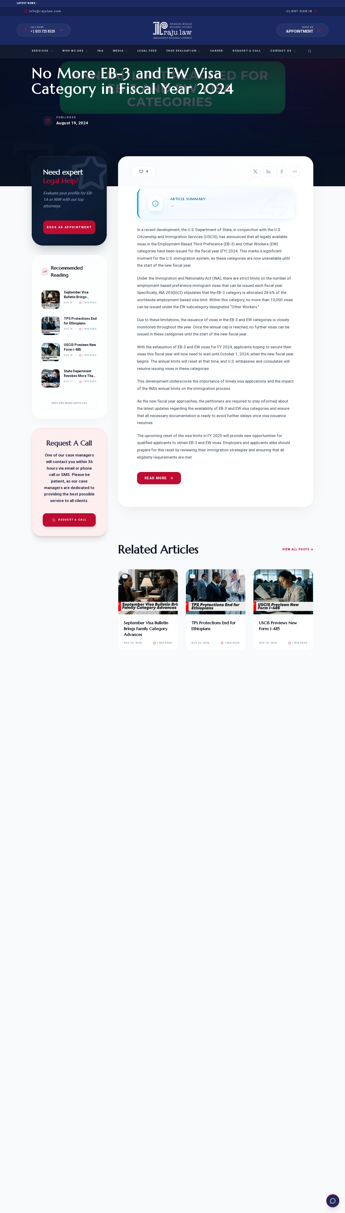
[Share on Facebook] (281, 171)
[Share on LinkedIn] (268, 171)
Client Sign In (299, 11)
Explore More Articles (69, 403)
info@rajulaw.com (45, 11)
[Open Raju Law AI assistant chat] (332, 1200)
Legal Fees (147, 50)
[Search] (309, 51)
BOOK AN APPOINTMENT (69, 227)
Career (216, 50)
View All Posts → (297, 549)
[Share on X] (255, 171)
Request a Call (247, 50)
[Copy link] (295, 171)
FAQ (100, 50)
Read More (156, 478)
